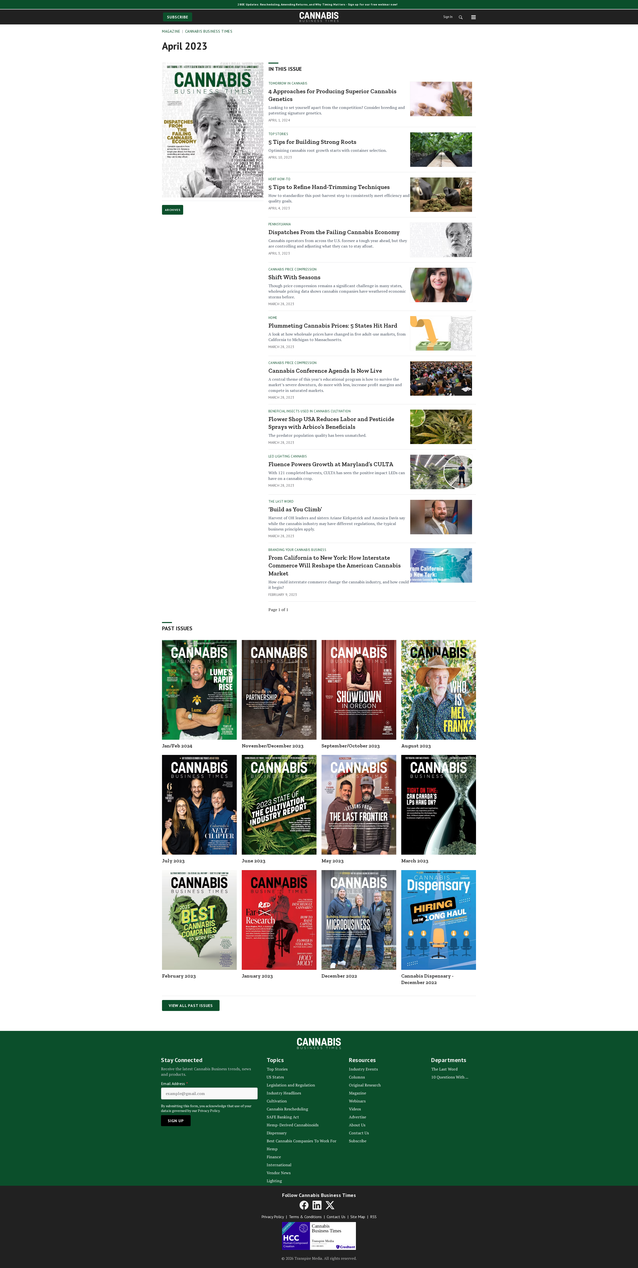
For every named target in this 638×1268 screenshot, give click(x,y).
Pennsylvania (279, 224)
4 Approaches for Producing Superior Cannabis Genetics (332, 95)
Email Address (174, 1084)
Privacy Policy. (209, 1110)
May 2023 (332, 861)
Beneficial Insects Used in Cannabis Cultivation (309, 411)
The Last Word (281, 501)
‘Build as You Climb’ (295, 509)
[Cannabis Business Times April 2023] (212, 129)
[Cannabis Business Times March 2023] (438, 805)
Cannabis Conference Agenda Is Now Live (325, 370)
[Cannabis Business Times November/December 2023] (279, 690)
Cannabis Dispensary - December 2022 (427, 979)
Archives (172, 209)
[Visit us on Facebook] (304, 1205)
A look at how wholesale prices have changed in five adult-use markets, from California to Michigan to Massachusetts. (337, 336)
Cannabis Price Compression (292, 269)
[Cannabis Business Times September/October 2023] (358, 690)
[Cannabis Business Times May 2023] (358, 805)
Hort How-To (279, 179)
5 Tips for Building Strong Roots (312, 141)
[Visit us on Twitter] (329, 1205)
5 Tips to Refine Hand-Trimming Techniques (329, 186)
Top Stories (278, 134)
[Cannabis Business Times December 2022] (358, 920)
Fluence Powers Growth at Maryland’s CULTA (330, 464)
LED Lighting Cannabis (287, 456)
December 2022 (339, 976)
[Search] (459, 17)
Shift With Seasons (294, 277)
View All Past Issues (191, 1005)
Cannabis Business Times (209, 31)
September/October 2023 (350, 746)
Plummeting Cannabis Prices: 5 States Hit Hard (332, 325)
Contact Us (336, 1216)
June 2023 (253, 861)
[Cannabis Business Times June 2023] (279, 805)
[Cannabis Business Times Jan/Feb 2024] (199, 690)
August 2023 (416, 746)
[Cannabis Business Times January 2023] (279, 920)
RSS (373, 1216)
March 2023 (414, 861)
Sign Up (176, 1120)
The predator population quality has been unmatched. (317, 435)
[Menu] (473, 17)
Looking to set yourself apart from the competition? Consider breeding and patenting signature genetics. (336, 110)
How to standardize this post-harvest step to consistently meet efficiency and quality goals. (338, 198)
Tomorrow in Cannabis (288, 83)
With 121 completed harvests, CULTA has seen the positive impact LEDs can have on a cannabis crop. (336, 475)
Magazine (171, 31)
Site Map (357, 1216)
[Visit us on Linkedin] (317, 1205)
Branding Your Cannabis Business (297, 550)
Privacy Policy (272, 1216)
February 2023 (179, 976)
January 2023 (257, 976)
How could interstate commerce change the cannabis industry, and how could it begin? (338, 584)
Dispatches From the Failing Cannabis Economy (334, 232)
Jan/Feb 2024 (177, 746)
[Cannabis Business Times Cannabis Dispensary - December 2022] (438, 920)
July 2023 (173, 861)
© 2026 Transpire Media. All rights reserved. (319, 1258)
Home (272, 318)
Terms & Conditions (305, 1216)
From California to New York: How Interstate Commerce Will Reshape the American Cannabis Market (334, 565)
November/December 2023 (273, 746)
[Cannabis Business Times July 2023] (199, 805)
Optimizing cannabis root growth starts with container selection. (327, 150)
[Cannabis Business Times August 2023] (438, 690)
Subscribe (177, 16)
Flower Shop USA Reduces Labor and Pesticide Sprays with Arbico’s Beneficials (331, 422)
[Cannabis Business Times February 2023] (199, 920)
